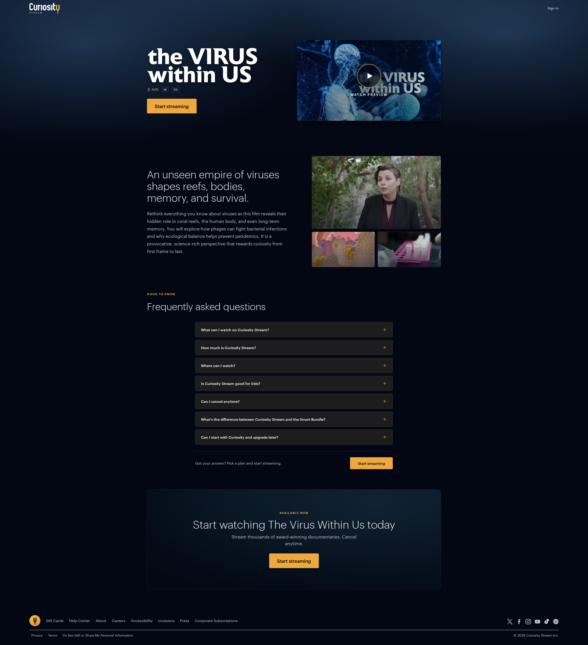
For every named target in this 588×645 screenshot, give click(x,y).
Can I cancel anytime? (220, 401)
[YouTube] (537, 621)
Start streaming (172, 106)
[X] (509, 621)
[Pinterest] (555, 621)
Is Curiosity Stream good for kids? (230, 383)
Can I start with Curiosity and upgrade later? (239, 437)
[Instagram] (528, 621)
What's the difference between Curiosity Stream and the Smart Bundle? (263, 419)
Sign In (553, 8)
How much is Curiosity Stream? (228, 347)
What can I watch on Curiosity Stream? (235, 329)
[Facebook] (519, 621)
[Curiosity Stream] (44, 8)
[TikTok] (546, 621)
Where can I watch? (218, 365)
